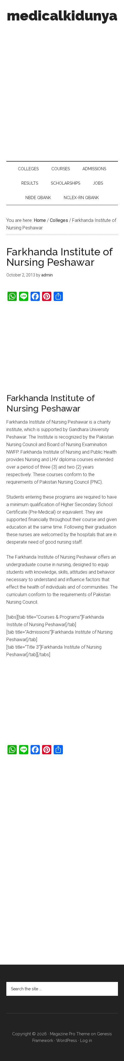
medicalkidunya (62, 16)
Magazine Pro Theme (70, 1034)
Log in (86, 1040)
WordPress (66, 1040)
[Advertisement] (62, 90)
